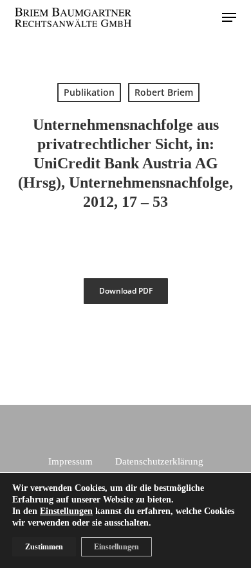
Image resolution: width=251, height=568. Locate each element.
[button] (229, 17)
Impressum (70, 461)
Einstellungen (66, 511)
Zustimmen (44, 546)
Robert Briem (164, 92)
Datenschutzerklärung (159, 461)
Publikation (89, 92)
